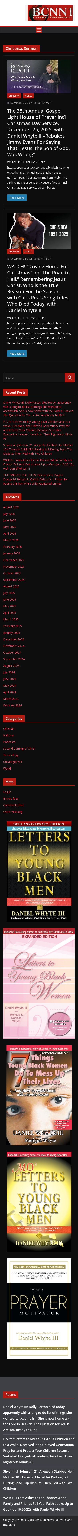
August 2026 (11, 507)
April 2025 (9, 613)
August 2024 (11, 666)
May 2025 (9, 606)
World (28, 95)
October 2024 (12, 652)
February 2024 (12, 705)
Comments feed (13, 805)
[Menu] (39, 30)
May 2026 (9, 527)
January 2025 (11, 633)
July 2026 (9, 514)
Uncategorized (12, 762)
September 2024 (14, 659)
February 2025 (12, 626)
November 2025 (13, 566)
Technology (10, 755)
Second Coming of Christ (19, 748)
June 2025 (9, 599)
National (8, 735)
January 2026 (11, 553)
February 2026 (12, 547)
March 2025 (11, 619)
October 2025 (12, 573)
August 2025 (11, 586)
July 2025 (9, 593)
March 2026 (11, 540)
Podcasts (9, 742)
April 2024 (9, 692)
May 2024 (9, 685)
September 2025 (14, 580)
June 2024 (9, 679)
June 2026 (9, 520)
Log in (7, 792)
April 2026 (9, 533)
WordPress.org (12, 812)
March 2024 (11, 699)
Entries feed (11, 798)
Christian (14, 95)
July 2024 (9, 672)
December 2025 (13, 560)
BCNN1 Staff (44, 103)
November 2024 (13, 646)
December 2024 (13, 639)
